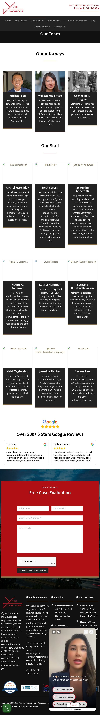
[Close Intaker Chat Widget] (91, 632)
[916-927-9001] (52, 625)
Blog (93, 20)
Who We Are (21, 20)
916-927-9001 (61, 625)
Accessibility (43, 703)
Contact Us (59, 26)
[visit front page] (13, 8)
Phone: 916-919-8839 (86, 8)
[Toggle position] (86, 632)
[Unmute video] (54, 632)
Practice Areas (54, 20)
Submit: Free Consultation (32, 570)
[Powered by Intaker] (78, 709)
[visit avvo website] (10, 688)
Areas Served (41, 26)
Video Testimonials (77, 20)
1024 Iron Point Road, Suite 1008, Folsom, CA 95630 (88, 612)
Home (8, 20)
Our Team (36, 20)
